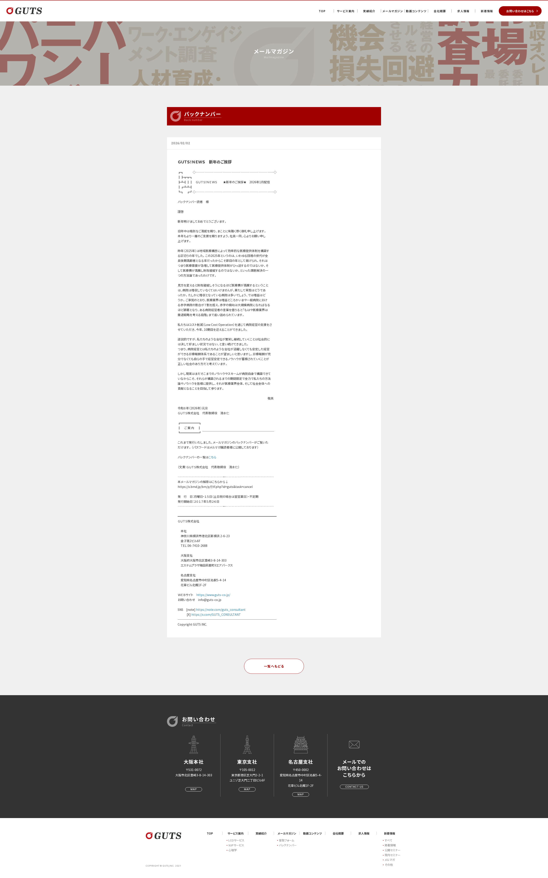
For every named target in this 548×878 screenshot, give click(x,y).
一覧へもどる (274, 666)
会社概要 (440, 11)
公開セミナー (393, 850)
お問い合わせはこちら (520, 11)
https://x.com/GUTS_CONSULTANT (216, 614)
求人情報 (463, 11)
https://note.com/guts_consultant (221, 609)
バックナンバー (288, 845)
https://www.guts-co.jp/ (213, 595)
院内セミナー (393, 855)
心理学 (232, 850)
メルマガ (390, 860)
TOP (322, 11)
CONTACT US (354, 786)
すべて (388, 840)
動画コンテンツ (416, 11)
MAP (194, 789)
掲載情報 (390, 845)
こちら (212, 457)
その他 (389, 865)
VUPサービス (236, 845)
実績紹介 (369, 11)
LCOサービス (236, 840)
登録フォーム (286, 840)
